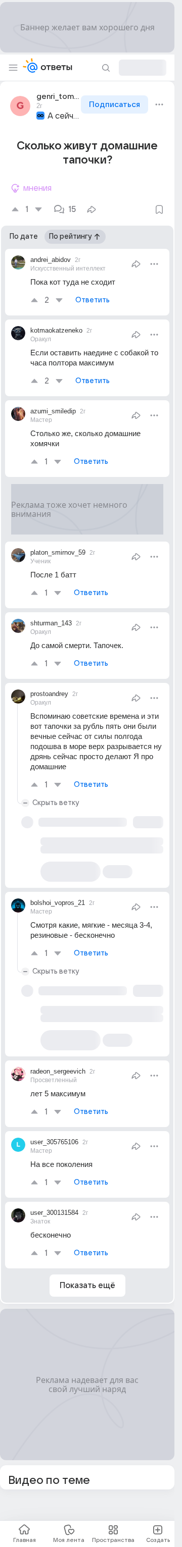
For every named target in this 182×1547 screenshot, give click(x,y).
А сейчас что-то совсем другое (63, 116)
